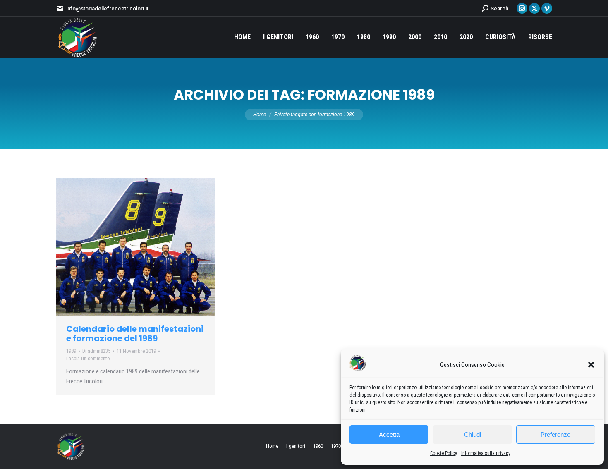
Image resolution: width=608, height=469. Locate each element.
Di (96, 351)
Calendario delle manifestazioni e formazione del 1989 (134, 333)
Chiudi (472, 434)
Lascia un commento (88, 358)
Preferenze (555, 434)
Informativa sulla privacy (485, 453)
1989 (71, 351)
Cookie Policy (443, 453)
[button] (591, 365)
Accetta (389, 434)
